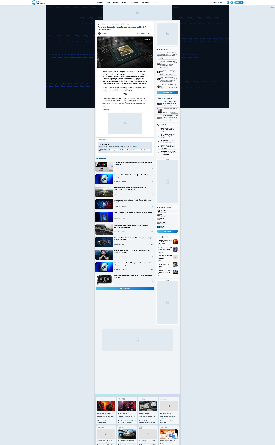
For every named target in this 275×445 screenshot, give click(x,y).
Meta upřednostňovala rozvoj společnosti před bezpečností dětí (147, 421)
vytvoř (135, 146)
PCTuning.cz (160, 267)
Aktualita (103, 24)
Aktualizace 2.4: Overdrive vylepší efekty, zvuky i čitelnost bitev (165, 272)
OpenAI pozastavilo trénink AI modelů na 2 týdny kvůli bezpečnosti (132, 201)
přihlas (120, 146)
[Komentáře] (149, 33)
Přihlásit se (239, 2)
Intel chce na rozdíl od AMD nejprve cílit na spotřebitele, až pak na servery (133, 264)
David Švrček (117, 231)
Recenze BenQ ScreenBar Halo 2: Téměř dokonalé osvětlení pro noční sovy (131, 226)
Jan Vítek (103, 33)
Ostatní (108, 24)
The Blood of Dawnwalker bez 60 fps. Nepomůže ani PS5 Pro (127, 417)
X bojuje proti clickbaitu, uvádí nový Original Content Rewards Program (132, 251)
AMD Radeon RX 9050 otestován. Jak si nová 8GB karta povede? (133, 276)
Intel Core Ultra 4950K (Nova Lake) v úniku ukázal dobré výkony (133, 176)
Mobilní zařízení (115, 24)
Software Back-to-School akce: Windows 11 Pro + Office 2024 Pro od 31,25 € (169, 442)
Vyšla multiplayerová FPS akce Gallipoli (167, 417)
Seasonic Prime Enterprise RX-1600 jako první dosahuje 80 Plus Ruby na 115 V (133, 238)
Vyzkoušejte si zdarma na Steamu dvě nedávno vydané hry (165, 257)
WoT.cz (159, 275)
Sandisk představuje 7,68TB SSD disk (147, 417)
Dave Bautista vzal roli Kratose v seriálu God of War (167, 421)
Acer (128, 24)
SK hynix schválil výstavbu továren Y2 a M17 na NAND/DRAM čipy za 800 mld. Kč (130, 188)
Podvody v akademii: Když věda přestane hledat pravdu (165, 264)
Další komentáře (167, 92)
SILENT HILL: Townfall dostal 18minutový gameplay (167, 413)
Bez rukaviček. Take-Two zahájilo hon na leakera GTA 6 (126, 413)
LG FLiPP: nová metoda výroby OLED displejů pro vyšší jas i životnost (133, 163)
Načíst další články (125, 288)
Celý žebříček (167, 231)
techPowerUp (105, 109)
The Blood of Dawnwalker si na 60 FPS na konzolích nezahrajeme (165, 242)
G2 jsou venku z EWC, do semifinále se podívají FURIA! (105, 421)
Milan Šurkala (117, 168)
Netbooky (123, 24)
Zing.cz (159, 260)
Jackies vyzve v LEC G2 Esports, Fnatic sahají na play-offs (105, 441)
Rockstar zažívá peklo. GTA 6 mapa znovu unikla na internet (165, 249)
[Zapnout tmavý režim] (231, 2)
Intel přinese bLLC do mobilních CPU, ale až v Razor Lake (133, 212)
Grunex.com (160, 245)
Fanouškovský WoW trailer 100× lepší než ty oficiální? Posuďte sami (127, 421)
